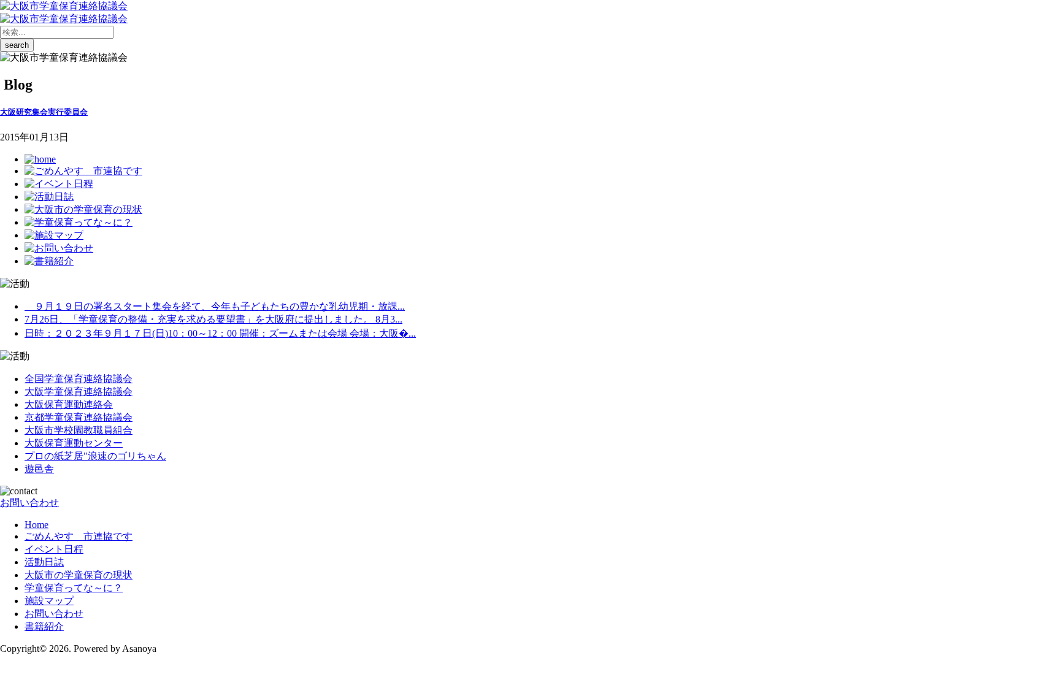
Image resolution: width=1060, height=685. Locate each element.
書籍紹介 (44, 626)
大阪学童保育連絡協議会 (78, 391)
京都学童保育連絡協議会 (78, 417)
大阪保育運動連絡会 (69, 404)
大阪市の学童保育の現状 (78, 575)
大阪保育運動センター (74, 443)
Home (36, 524)
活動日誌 (44, 562)
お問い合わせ (29, 502)
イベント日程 (54, 549)
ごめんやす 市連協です (78, 536)
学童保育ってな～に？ (74, 588)
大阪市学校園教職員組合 (78, 430)
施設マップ (49, 600)
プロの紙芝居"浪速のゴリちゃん (95, 456)
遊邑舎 (39, 469)
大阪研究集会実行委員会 (44, 112)
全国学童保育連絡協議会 (78, 378)
